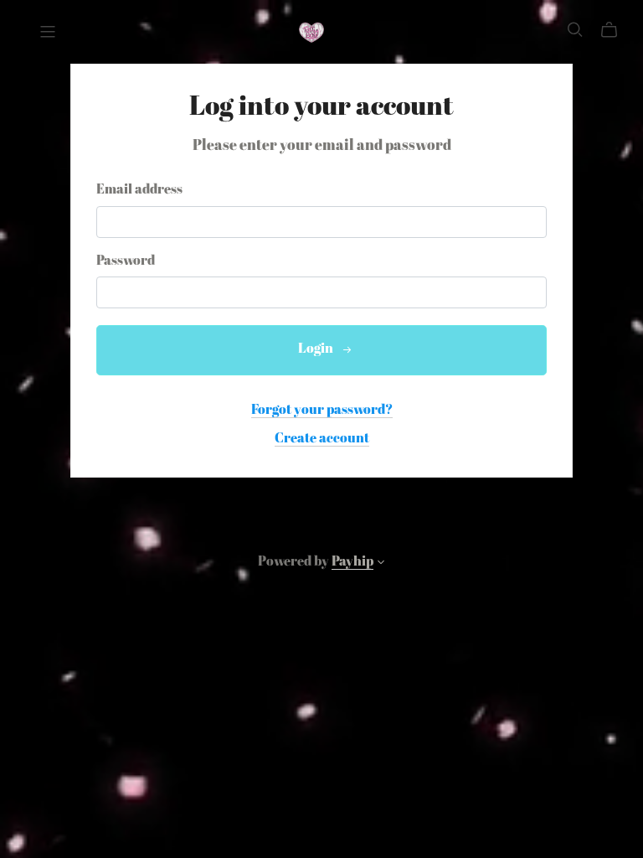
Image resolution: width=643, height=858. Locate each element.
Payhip (352, 562)
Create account (322, 439)
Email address (139, 190)
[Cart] (616, 30)
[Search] (575, 30)
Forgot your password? (322, 410)
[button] (381, 565)
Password (125, 261)
